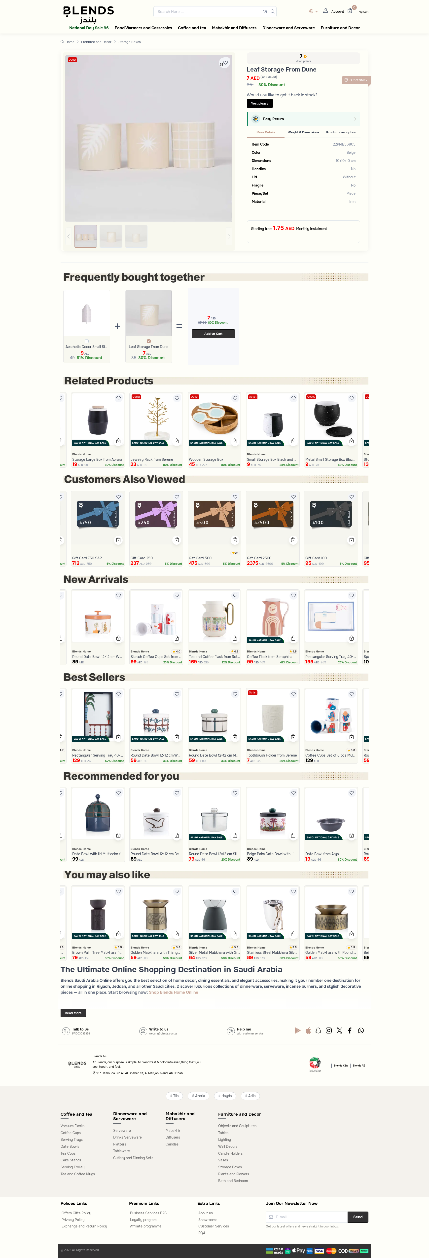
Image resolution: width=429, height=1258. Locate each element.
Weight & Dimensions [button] (303, 132)
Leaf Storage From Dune (148, 346)
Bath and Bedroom (233, 1181)
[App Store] (308, 1031)
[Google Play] (297, 1031)
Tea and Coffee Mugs (78, 1174)
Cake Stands (71, 1160)
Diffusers (173, 1137)
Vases (223, 1160)
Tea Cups (68, 1153)
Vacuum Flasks (72, 1126)
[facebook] (350, 1031)
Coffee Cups (71, 1133)
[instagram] (329, 1031)
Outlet (72, 59)
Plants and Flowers (233, 1174)
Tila (176, 1096)
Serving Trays (72, 1139)
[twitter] (339, 1031)
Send (358, 1217)
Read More (73, 1013)
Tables (223, 1133)
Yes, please (260, 103)
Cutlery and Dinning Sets (133, 1158)
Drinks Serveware (127, 1137)
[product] (98, 419)
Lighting (224, 1139)
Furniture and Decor (96, 42)
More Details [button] (265, 132)
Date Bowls (70, 1146)
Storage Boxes (129, 42)
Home (70, 42)
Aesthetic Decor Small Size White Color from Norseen (87, 346)
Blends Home (81, 454)
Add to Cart (213, 334)
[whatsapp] (361, 1031)
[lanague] (314, 12)
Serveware (122, 1130)
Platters (119, 1144)
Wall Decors (227, 1146)
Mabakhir (173, 1130)
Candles (172, 1144)
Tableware (121, 1151)
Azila (252, 1096)
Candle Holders (230, 1153)
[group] (149, 236)
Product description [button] (341, 132)
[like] (60, 398)
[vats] (315, 1065)
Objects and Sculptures (237, 1126)
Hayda (226, 1096)
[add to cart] (60, 441)
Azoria (200, 1096)
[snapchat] (318, 1031)
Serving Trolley (72, 1167)
